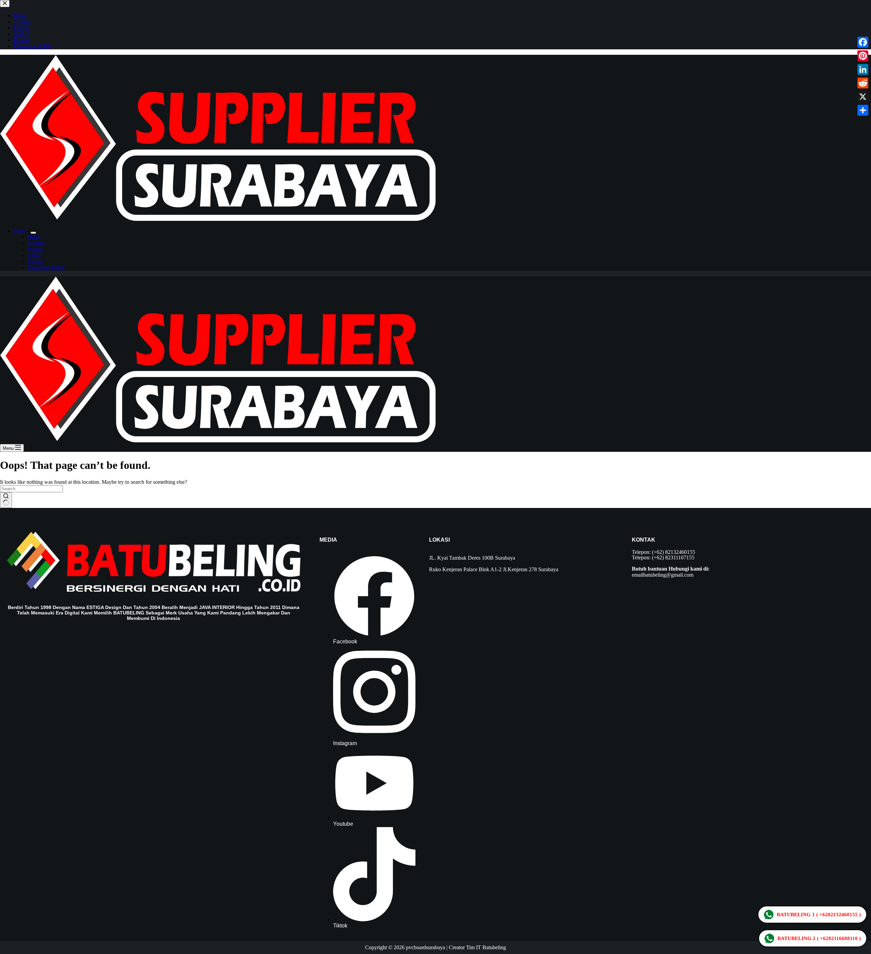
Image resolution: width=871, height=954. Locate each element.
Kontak (35, 261)
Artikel (34, 255)
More (20, 231)
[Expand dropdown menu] (33, 233)
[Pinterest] (863, 56)
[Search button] (6, 500)
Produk (35, 249)
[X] (863, 96)
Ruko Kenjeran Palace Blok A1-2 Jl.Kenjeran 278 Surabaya (493, 569)
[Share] (863, 110)
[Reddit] (863, 83)
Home (33, 237)
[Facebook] (863, 42)
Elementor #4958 (45, 267)
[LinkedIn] (863, 69)
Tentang (36, 243)
